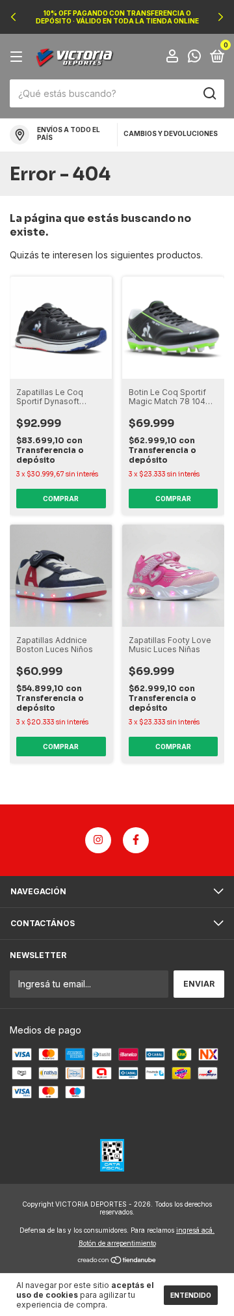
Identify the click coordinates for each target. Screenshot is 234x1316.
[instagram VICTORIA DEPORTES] (98, 840)
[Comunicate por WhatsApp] (194, 57)
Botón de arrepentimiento (117, 1243)
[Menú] (18, 57)
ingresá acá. (195, 1230)
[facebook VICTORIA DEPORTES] (136, 840)
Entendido (190, 1295)
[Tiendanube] (117, 1261)
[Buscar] (209, 93)
